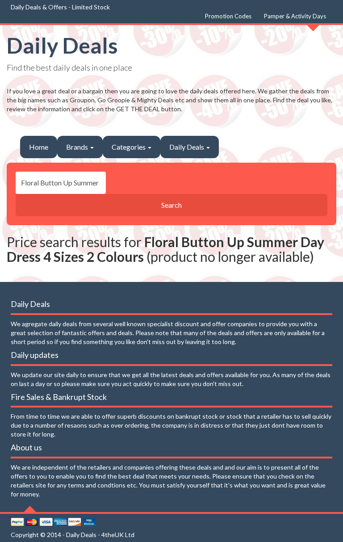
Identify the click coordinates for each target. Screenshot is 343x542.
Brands (77, 147)
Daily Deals (62, 45)
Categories (129, 147)
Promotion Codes (228, 16)
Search (171, 205)
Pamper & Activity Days (295, 16)
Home (38, 147)
